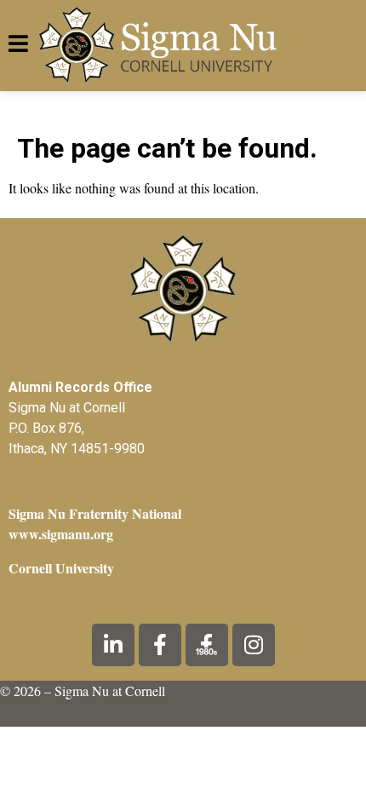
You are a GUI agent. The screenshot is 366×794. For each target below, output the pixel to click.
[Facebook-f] (160, 645)
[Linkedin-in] (113, 645)
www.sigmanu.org (61, 534)
